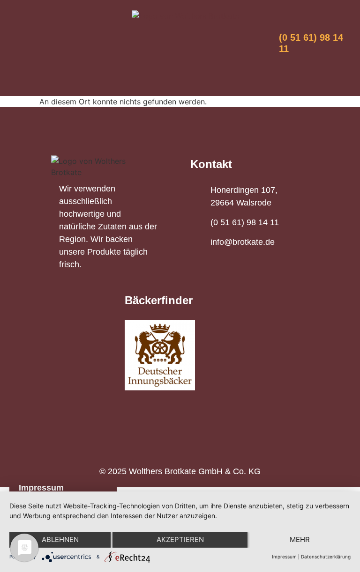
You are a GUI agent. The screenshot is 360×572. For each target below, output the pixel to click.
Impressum (41, 487)
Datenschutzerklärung (326, 556)
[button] (180, 69)
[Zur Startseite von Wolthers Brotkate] (185, 15)
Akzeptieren (180, 539)
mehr (300, 539)
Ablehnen (60, 539)
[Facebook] (24, 37)
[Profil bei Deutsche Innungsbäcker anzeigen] (160, 355)
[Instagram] (43, 37)
